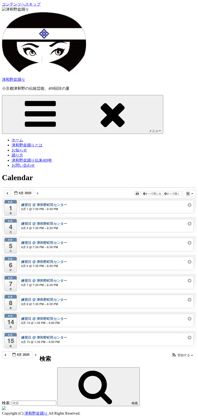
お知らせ (19, 150)
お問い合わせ (23, 165)
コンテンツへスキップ (21, 4)
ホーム (17, 140)
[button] (182, 355)
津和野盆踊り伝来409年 (32, 160)
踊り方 (17, 155)
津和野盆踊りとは (27, 145)
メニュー (155, 131)
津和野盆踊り (13, 79)
